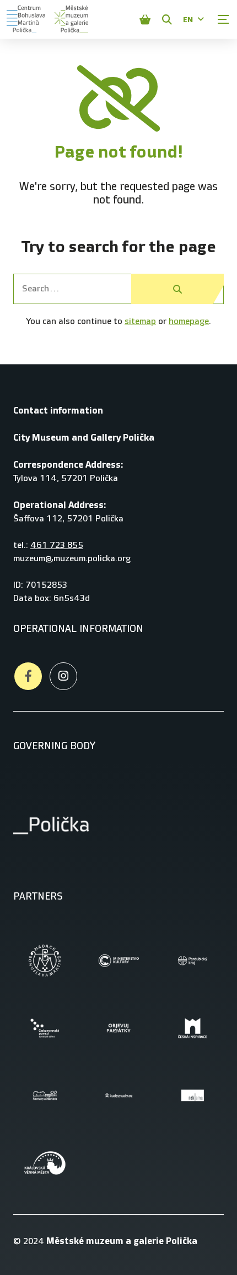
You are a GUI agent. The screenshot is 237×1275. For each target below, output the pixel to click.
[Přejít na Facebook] (28, 676)
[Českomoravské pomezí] (44, 1027)
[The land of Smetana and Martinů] (44, 1095)
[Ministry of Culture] (118, 960)
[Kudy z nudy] (118, 1095)
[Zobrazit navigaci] (223, 19)
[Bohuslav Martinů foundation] (44, 960)
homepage (189, 321)
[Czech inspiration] (192, 1027)
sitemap (140, 321)
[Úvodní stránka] (26, 19)
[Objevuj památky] (118, 1027)
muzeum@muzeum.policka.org (72, 558)
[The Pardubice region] (192, 960)
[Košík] (145, 19)
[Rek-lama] (192, 1095)
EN (188, 19)
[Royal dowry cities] (44, 1162)
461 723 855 (56, 545)
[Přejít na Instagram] (63, 676)
